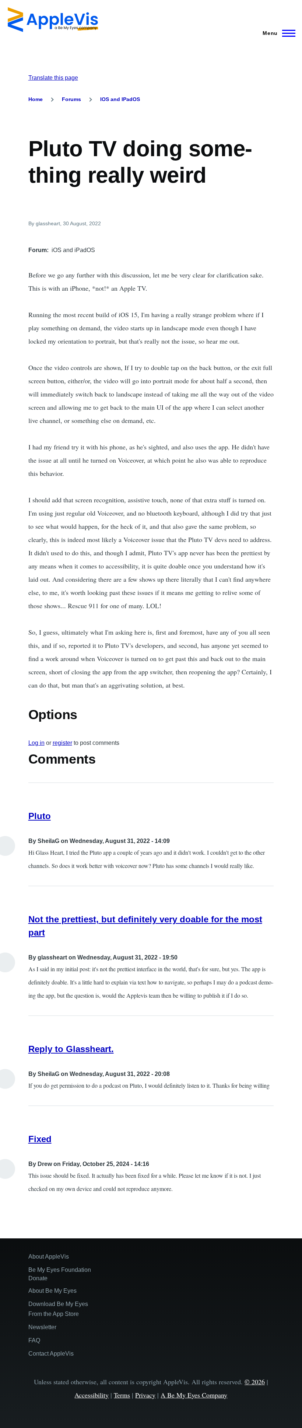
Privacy (145, 1395)
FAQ (34, 1340)
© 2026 (255, 1381)
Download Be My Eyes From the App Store (58, 1309)
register (62, 743)
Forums (71, 99)
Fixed (40, 1139)
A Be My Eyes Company (194, 1395)
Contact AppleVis (51, 1353)
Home (35, 99)
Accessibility (91, 1395)
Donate (38, 1278)
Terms (122, 1395)
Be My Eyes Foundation (59, 1270)
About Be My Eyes (52, 1291)
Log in (36, 743)
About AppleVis (48, 1256)
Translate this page (53, 78)
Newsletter (42, 1327)
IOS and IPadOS (120, 99)
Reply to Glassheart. (71, 1049)
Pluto (39, 816)
